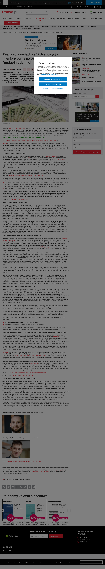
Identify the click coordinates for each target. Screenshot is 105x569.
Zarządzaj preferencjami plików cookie (53, 88)
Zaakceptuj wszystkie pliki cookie (53, 79)
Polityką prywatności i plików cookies (49, 74)
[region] (53, 75)
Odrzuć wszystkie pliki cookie (53, 84)
